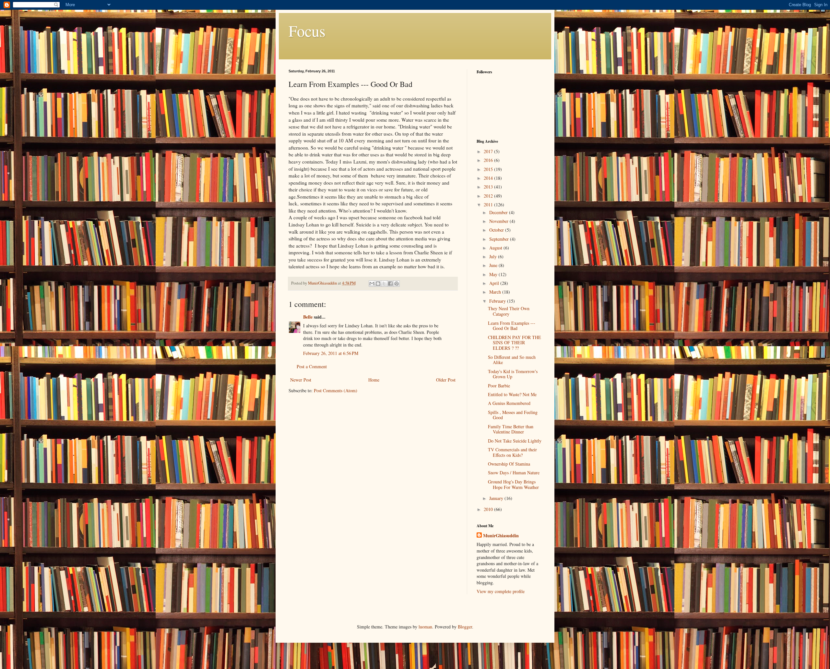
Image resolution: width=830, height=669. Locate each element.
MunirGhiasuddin (501, 535)
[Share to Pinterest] (396, 283)
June (494, 265)
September (499, 239)
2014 (489, 178)
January (496, 498)
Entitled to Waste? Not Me (512, 394)
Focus (307, 30)
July (493, 256)
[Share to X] (384, 283)
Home (373, 380)
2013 (489, 187)
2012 (489, 196)
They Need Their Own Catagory (508, 311)
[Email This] (372, 283)
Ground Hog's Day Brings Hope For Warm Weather (513, 484)
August (496, 248)
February (498, 301)
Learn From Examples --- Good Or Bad (511, 326)
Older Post (446, 380)
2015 (489, 169)
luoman (425, 627)
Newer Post (300, 380)
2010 (489, 509)
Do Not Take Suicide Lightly (514, 441)
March (495, 292)
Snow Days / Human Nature (514, 472)
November (499, 221)
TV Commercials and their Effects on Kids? (512, 452)
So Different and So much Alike (512, 360)
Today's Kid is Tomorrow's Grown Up (513, 374)
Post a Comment (312, 366)
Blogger (465, 627)
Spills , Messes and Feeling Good (513, 415)
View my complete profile (501, 591)
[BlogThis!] (378, 283)
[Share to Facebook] (390, 283)
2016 (489, 160)
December (499, 212)
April (494, 283)
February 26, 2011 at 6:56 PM (330, 353)
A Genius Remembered (509, 403)
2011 (489, 204)
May (494, 274)
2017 (489, 151)
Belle (308, 316)
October (497, 230)
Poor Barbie (499, 386)
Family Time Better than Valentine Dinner (510, 429)
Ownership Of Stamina (509, 464)
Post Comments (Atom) (335, 390)
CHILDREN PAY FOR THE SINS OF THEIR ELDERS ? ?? (514, 342)
